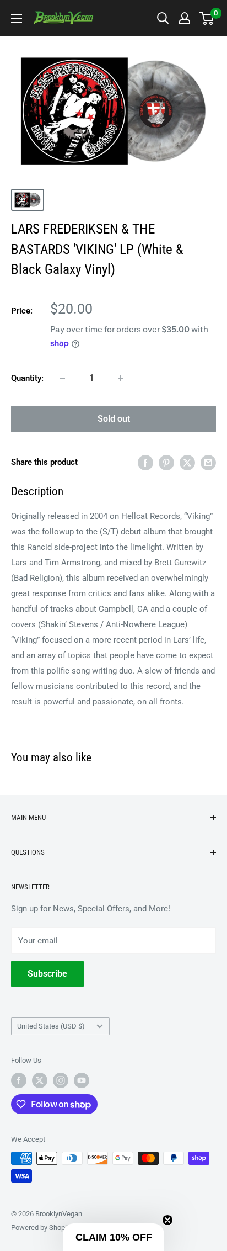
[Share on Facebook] (145, 462)
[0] (207, 18)
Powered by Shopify (42, 1227)
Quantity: (27, 378)
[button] (113, 1237)
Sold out (114, 419)
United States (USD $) (51, 1026)
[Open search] (163, 18)
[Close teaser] (167, 1220)
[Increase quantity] (120, 378)
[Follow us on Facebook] (18, 1080)
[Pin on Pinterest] (166, 462)
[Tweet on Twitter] (187, 462)
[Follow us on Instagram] (60, 1080)
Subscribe (47, 973)
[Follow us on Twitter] (39, 1080)
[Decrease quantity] (62, 378)
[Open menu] (16, 18)
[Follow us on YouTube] (81, 1080)
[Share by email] (208, 462)
